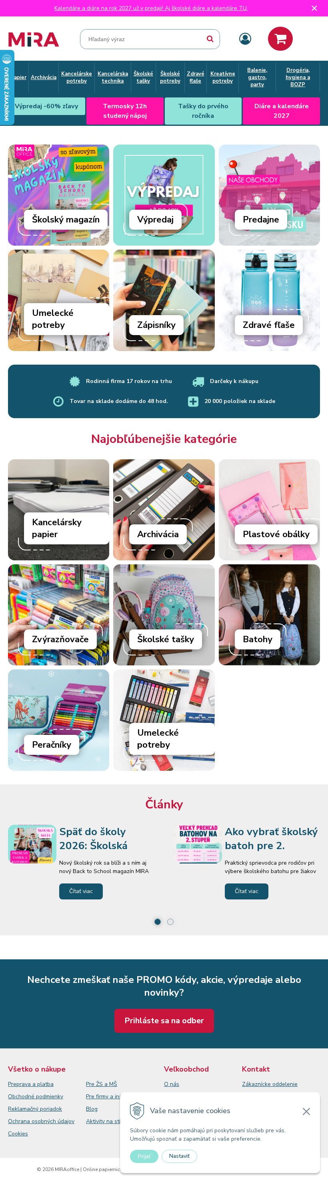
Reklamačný (24, 1109)
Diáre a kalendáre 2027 (281, 111)
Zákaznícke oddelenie (270, 1084)
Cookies (18, 1133)
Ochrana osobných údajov (41, 1121)
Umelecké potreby (53, 319)
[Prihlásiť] (245, 39)
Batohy (257, 639)
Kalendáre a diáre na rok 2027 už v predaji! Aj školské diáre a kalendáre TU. (151, 8)
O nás (171, 1084)
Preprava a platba (31, 1084)
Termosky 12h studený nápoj (125, 111)
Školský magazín (66, 220)
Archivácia (158, 534)
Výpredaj (155, 220)
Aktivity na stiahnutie (113, 1121)
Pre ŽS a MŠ (101, 1084)
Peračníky (51, 745)
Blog (92, 1109)
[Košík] (280, 39)
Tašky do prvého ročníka (203, 111)
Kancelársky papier (57, 528)
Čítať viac (81, 891)
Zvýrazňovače (60, 639)
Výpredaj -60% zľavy (46, 106)
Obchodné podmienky (35, 1096)
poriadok (51, 1109)
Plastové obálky (276, 534)
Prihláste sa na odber (164, 1020)
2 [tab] (170, 922)
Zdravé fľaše (269, 325)
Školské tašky (165, 639)
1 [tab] (157, 922)
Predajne (261, 220)
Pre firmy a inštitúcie (112, 1096)
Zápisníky (156, 325)
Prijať (144, 1156)
